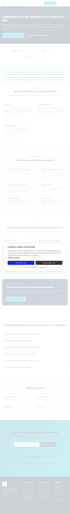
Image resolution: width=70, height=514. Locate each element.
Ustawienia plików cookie (49, 262)
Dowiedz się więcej (14, 257)
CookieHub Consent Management (38, 267)
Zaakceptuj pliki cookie (21, 262)
